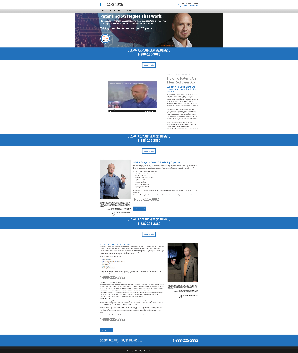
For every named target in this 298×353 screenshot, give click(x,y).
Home (168, 74)
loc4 (171, 74)
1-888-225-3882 (189, 5)
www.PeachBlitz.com (166, 351)
